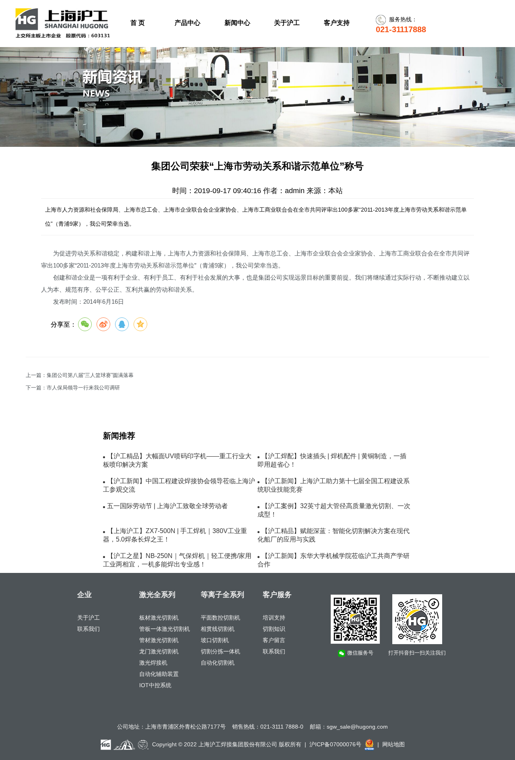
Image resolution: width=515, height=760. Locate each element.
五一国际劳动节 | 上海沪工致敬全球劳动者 (167, 506)
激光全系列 (157, 595)
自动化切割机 (218, 662)
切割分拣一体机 (220, 651)
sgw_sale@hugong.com (357, 726)
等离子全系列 (222, 595)
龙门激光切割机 (159, 651)
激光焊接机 (153, 662)
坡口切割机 (215, 640)
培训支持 (274, 617)
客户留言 (274, 640)
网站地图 (393, 744)
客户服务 (277, 595)
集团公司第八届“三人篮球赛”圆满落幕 (90, 375)
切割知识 (274, 629)
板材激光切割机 (159, 617)
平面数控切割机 (220, 617)
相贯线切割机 (218, 629)
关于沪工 (88, 617)
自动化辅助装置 (159, 674)
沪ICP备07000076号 (335, 744)
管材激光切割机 (159, 640)
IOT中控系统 (155, 685)
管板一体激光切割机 (164, 629)
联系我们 (88, 629)
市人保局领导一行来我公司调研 (83, 388)
